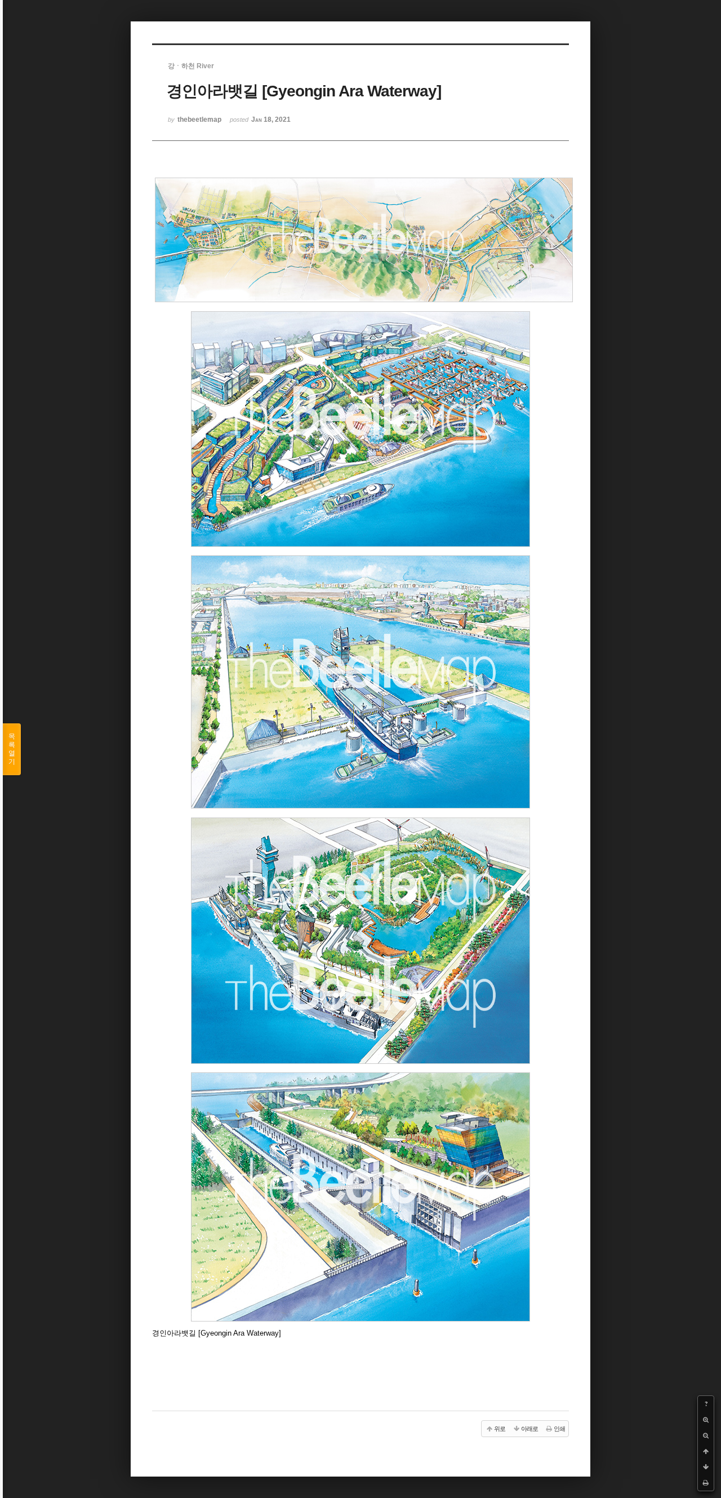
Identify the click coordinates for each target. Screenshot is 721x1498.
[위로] (706, 1451)
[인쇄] (706, 1483)
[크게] (706, 1420)
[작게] (706, 1435)
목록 (11, 749)
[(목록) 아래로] (706, 1467)
